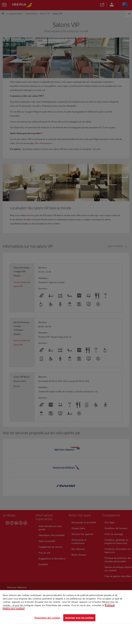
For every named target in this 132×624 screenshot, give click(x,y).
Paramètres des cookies (47, 617)
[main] (66, 607)
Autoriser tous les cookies (79, 617)
